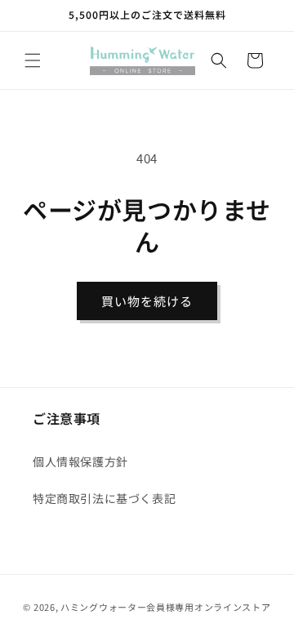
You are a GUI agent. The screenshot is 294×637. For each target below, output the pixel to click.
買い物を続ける (147, 301)
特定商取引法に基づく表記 (104, 498)
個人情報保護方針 (80, 461)
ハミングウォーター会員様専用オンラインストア (165, 606)
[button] (33, 60)
